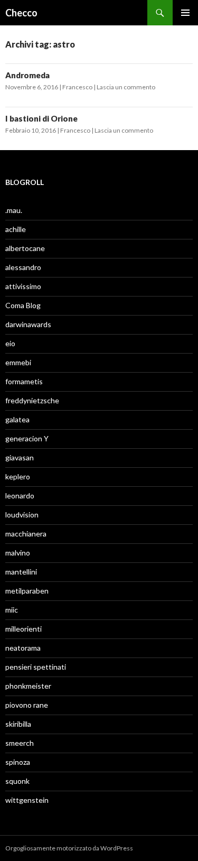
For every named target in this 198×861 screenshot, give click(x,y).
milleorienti (23, 628)
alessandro (23, 267)
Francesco (77, 87)
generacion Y (27, 438)
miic (11, 609)
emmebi (18, 362)
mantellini (21, 571)
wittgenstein (27, 799)
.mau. (13, 210)
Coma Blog (23, 305)
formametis (24, 381)
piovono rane (26, 704)
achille (15, 229)
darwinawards (28, 324)
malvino (17, 552)
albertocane (25, 248)
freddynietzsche (32, 400)
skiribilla (18, 723)
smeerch (19, 742)
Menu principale (185, 12)
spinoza (17, 761)
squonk (17, 780)
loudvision (22, 514)
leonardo (19, 495)
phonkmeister (28, 685)
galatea (17, 419)
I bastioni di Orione (41, 118)
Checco (21, 12)
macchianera (25, 533)
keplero (17, 476)
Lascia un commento (126, 87)
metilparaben (27, 590)
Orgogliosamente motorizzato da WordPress (69, 848)
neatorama (23, 647)
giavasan (19, 457)
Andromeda (27, 75)
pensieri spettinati (35, 666)
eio (10, 343)
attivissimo (23, 286)
